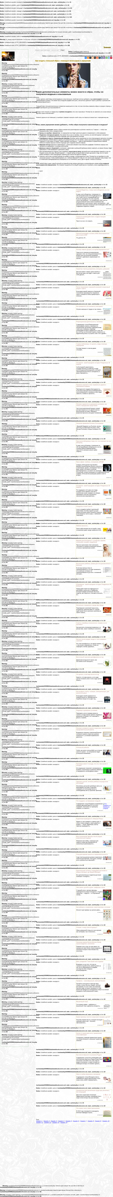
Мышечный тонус (82, 1001)
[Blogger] (93, 58)
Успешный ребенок (82, 747)
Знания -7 (83, 1121)
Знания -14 (63, 1122)
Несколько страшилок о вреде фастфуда (89, 605)
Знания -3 (54, 1121)
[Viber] (104, 58)
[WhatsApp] (107, 58)
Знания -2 (47, 1121)
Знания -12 (47, 1122)
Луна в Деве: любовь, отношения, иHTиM (89, 462)
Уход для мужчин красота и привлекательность (92, 854)
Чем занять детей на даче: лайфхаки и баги (90, 887)
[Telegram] (109, 58)
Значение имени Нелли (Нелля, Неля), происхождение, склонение (88, 943)
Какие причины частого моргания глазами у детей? (93, 1017)
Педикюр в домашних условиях (86, 710)
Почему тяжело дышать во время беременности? (92, 249)
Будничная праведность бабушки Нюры (89, 818)
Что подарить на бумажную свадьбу (88, 801)
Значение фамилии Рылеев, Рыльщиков (89, 423)
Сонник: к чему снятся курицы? (86, 927)
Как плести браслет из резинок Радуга (89, 1055)
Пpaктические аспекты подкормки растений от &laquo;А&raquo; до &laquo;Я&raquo (91, 871)
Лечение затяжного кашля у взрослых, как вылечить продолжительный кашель (93, 729)
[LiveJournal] (100, 58)
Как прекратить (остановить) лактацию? (89, 306)
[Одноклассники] (88, 58)
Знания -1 (39, 1121)
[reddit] (97, 58)
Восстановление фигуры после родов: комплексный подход (89, 837)
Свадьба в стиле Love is (84, 506)
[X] (90, 58)
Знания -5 (69, 1121)
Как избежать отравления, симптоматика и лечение (93, 907)
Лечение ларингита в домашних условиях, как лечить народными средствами (91, 404)
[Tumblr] (102, 58)
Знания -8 (91, 1121)
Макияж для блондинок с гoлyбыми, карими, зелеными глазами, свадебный (91, 541)
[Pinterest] (111, 58)
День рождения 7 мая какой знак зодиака (89, 961)
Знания (108, 47)
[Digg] (95, 58)
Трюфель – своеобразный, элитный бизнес (90, 981)
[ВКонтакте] (86, 58)
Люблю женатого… (82, 526)
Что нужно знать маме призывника (88, 1108)
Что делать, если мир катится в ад (87, 674)
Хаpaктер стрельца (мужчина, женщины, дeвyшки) (92, 269)
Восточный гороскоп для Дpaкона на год (89, 657)
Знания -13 (55, 1122)
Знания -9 (98, 1121)
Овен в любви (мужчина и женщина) (88, 1074)
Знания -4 (61, 1121)
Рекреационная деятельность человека (89, 321)
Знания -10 (105, 1121)
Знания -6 (76, 1121)
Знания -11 (39, 1122)
